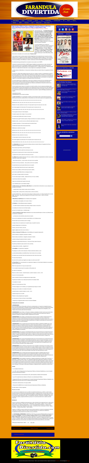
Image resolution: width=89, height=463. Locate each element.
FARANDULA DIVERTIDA (19, 434)
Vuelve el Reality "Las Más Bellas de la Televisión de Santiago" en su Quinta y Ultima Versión (69, 120)
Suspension (41, 28)
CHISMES (23, 20)
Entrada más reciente (17, 428)
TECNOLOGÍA (26, 22)
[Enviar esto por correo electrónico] (30, 422)
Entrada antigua (50, 428)
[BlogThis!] (31, 422)
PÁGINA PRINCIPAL (16, 20)
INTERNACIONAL (48, 20)
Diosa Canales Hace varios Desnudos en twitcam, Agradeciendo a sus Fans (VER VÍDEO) (68, 97)
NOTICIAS (36, 20)
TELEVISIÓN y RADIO (56, 20)
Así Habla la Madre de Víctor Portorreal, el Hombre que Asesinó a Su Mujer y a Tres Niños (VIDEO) (66, 112)
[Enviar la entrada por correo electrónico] (28, 422)
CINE (64, 20)
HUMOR (20, 22)
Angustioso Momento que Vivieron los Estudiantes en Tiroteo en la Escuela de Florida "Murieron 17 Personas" (67, 89)
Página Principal (34, 428)
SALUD (32, 22)
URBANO (46, 28)
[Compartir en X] (32, 422)
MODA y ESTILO (39, 22)
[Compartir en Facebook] (33, 422)
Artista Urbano (18, 28)
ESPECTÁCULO (29, 20)
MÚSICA (68, 20)
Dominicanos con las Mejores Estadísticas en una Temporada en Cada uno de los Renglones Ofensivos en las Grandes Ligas (68, 85)
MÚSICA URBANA (35, 28)
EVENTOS (74, 20)
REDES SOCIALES (47, 22)
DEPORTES (14, 22)
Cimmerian (58, 460)
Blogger (68, 460)
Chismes (23, 28)
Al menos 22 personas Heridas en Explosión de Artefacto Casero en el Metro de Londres (68, 107)
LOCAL (42, 20)
